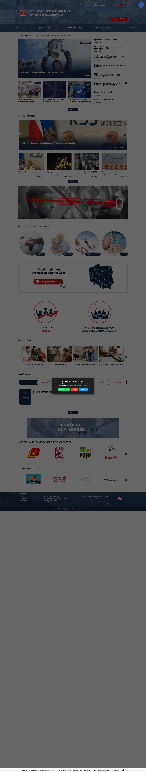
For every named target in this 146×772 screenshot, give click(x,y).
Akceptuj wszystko (64, 389)
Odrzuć (75, 389)
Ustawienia (84, 389)
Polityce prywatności (81, 385)
